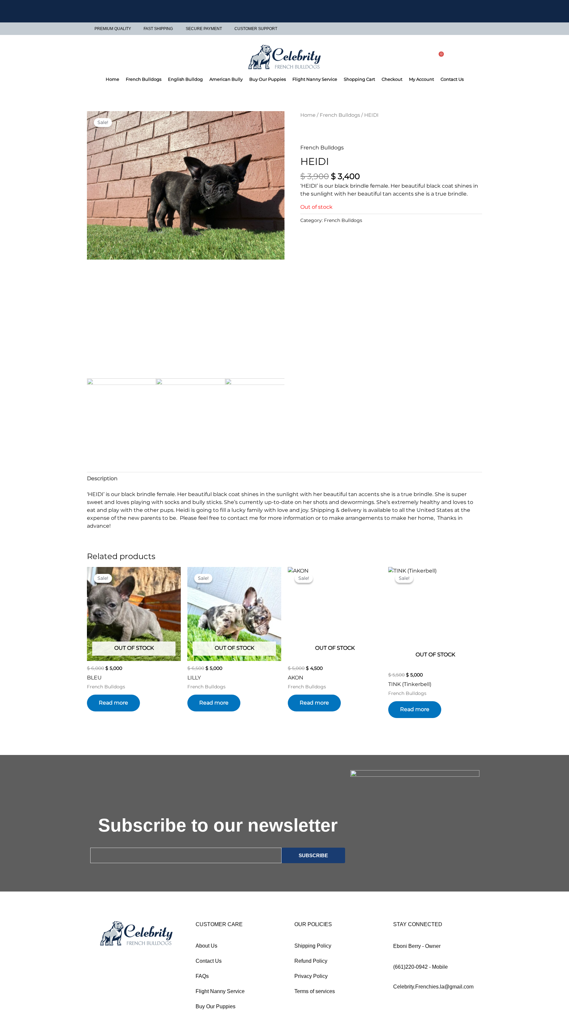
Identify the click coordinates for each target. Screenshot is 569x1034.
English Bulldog (185, 79)
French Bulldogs (143, 79)
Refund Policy (310, 961)
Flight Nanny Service (314, 79)
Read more (113, 703)
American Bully (226, 79)
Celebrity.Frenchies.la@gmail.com (433, 986)
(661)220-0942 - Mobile (420, 967)
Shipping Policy (312, 946)
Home (112, 79)
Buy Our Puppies (267, 79)
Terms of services (314, 991)
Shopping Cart (359, 79)
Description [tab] (102, 478)
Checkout (392, 79)
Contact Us (452, 79)
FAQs (202, 976)
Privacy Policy (311, 976)
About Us (206, 946)
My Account (421, 79)
